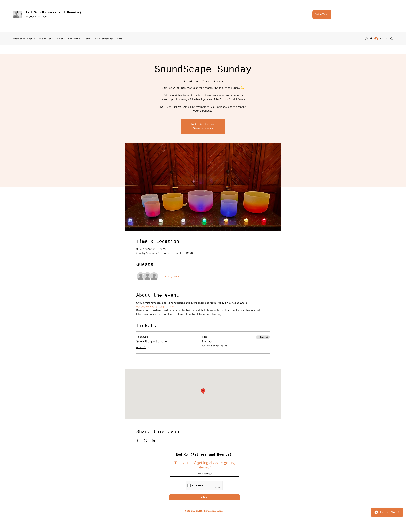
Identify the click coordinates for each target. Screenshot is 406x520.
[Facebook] (371, 38)
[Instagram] (366, 38)
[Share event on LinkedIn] (153, 440)
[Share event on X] (145, 440)
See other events (203, 128)
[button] (392, 38)
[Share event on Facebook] (137, 440)
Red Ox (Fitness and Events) (53, 13)
